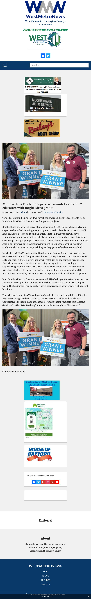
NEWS (46, 212)
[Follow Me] (48, 55)
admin (24, 212)
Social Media (56, 212)
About (45, 576)
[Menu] (5, 65)
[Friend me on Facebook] (43, 55)
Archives (45, 580)
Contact (45, 584)
